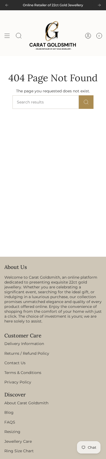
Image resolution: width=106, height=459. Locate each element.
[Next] (99, 5)
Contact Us (15, 362)
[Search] (86, 102)
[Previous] (6, 5)
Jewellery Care (18, 441)
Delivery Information (24, 343)
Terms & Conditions (22, 372)
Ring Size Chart (19, 450)
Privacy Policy (17, 382)
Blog (9, 412)
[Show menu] (7, 36)
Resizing (12, 431)
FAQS (9, 422)
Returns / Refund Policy (26, 353)
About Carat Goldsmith (26, 403)
